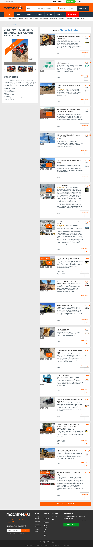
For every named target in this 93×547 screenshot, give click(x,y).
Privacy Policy (38, 545)
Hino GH (59, 62)
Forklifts (61, 18)
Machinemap (56, 545)
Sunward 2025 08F (62, 186)
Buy (9, 14)
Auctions (39, 14)
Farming (20, 18)
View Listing (84, 52)
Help (53, 519)
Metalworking (34, 18)
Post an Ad (70, 1)
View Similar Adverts (65, 504)
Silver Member (61, 40)
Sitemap (47, 545)
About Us (37, 524)
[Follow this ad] (86, 55)
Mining (26, 18)
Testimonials (38, 527)
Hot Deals (73, 14)
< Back (6, 25)
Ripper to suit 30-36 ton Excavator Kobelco (69, 282)
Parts (29, 14)
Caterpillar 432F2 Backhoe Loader (67, 450)
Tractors (77, 18)
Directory (60, 14)
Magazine (37, 521)
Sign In (80, 1)
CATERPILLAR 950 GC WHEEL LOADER (68, 258)
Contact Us (55, 516)
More (82, 18)
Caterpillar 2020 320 (63, 329)
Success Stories (37, 530)
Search (82, 8)
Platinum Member (62, 260)
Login (36, 517)
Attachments (53, 18)
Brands (49, 14)
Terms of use (28, 545)
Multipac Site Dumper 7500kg (65, 305)
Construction (12, 18)
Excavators (69, 18)
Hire (18, 14)
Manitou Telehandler (69, 30)
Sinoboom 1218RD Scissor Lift (66, 376)
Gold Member (61, 89)
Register (37, 518)
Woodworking (44, 18)
